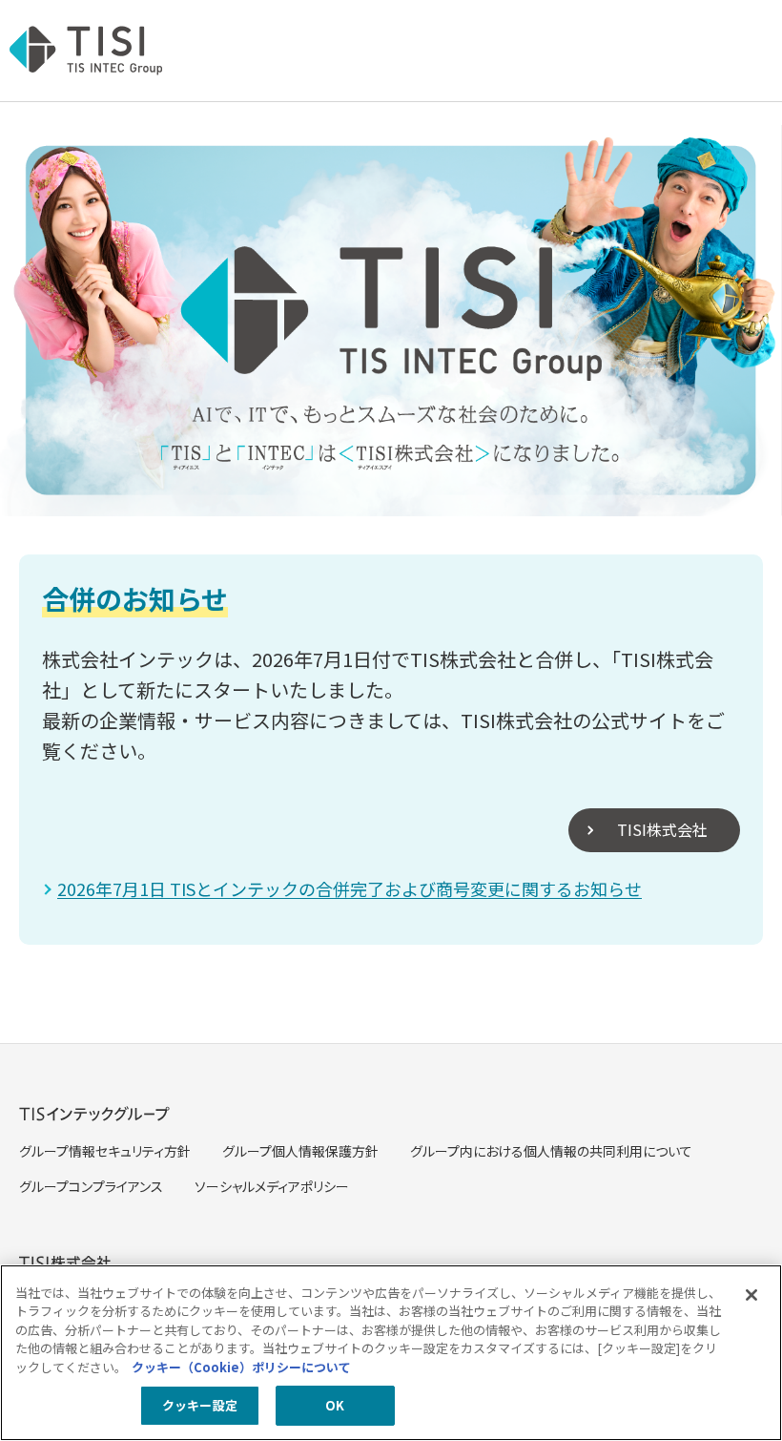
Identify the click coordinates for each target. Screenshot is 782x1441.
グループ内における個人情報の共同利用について (551, 1150)
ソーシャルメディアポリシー (272, 1186)
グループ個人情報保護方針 (300, 1150)
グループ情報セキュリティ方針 (105, 1150)
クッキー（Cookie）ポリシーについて (241, 1367)
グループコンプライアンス (91, 1186)
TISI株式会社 (662, 829)
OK (334, 1405)
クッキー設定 (199, 1405)
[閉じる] (751, 1295)
